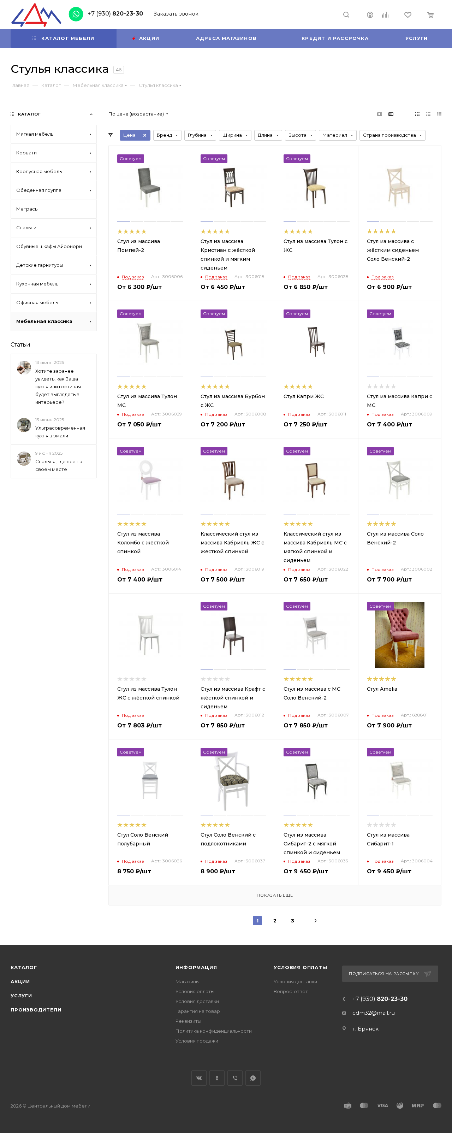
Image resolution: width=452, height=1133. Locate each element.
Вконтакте (199, 1078)
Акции (20, 981)
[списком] (428, 114)
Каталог (24, 967)
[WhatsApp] (78, 13)
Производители (36, 1010)
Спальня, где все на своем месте (58, 465)
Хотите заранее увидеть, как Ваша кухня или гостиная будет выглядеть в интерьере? (58, 386)
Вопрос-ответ (291, 991)
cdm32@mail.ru (373, 1012)
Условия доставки (197, 1001)
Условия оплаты (195, 991)
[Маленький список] (380, 114)
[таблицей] (439, 114)
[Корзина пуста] (430, 15)
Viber (235, 1078)
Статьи (20, 344)
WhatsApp (253, 1078)
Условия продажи (197, 1041)
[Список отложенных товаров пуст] (408, 15)
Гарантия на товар (198, 1011)
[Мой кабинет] (370, 15)
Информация (196, 967)
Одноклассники (217, 1078)
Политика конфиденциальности (214, 1031)
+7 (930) (115, 13)
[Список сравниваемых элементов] (385, 15)
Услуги (21, 995)
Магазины (188, 981)
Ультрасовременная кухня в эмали (60, 431)
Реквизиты (188, 1021)
